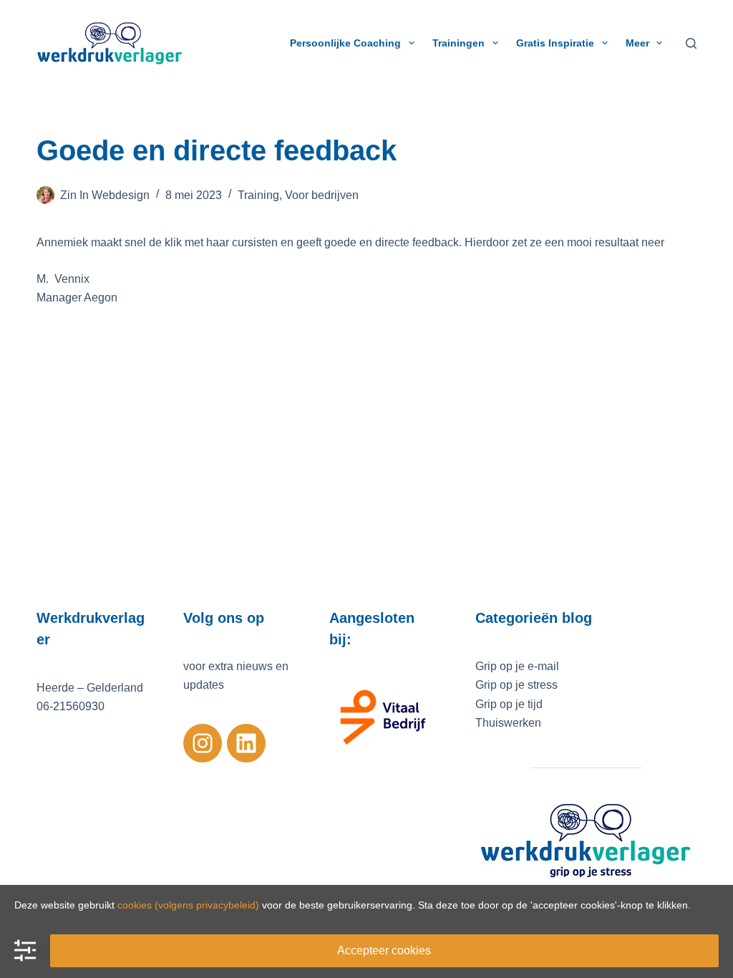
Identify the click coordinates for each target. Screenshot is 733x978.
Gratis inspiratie (555, 43)
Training (258, 195)
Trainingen (458, 43)
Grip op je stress (516, 685)
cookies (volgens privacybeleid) (188, 905)
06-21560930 (71, 706)
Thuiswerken (508, 723)
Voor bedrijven (322, 195)
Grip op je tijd (509, 704)
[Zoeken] (691, 43)
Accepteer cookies (384, 950)
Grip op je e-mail (517, 666)
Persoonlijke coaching (345, 43)
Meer (637, 43)
